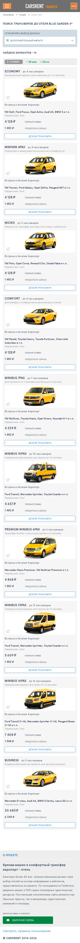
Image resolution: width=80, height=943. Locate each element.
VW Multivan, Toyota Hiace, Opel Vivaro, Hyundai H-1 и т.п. (39, 418)
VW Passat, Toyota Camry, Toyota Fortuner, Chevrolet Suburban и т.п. (36, 341)
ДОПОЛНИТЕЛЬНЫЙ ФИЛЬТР (26, 40)
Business (12, 760)
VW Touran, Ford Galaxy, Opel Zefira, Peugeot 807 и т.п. (38, 187)
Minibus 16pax (15, 680)
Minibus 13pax (15, 605)
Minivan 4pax (15, 147)
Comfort (12, 298)
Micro (10, 222)
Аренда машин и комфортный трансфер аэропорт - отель (34, 867)
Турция (22, 15)
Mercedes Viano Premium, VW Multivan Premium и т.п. (37, 570)
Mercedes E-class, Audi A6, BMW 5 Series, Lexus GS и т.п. (39, 801)
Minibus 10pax (16, 453)
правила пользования (26, 930)
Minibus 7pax (15, 377)
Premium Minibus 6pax (22, 529)
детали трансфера (40, 136)
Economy (12, 71)
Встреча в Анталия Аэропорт (22, 104)
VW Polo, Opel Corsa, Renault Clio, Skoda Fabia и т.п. (36, 263)
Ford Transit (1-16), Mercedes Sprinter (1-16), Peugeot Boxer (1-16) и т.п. (40, 723)
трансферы (8, 15)
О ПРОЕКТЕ (10, 855)
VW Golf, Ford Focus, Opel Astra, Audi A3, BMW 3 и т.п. (37, 112)
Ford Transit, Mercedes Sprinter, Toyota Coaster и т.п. (37, 494)
